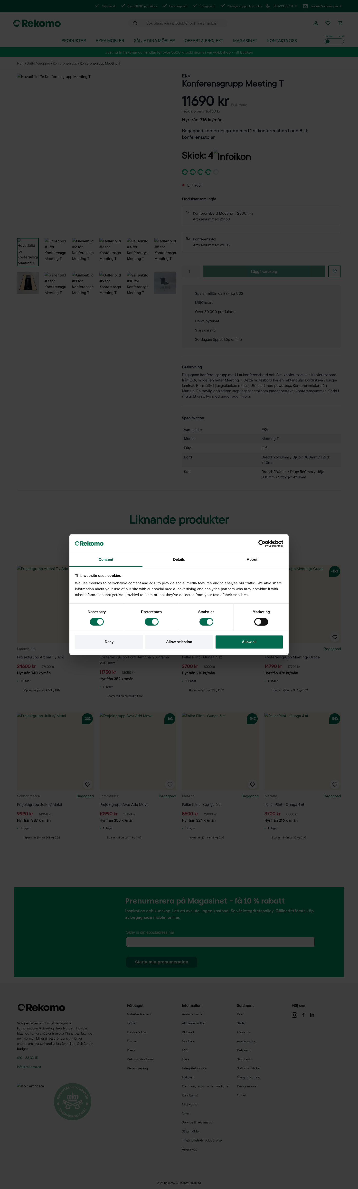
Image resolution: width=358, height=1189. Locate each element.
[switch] (152, 622)
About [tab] (252, 560)
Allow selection (179, 642)
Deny (109, 642)
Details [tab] (179, 560)
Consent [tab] (106, 560)
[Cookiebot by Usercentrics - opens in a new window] (262, 543)
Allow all (249, 642)
